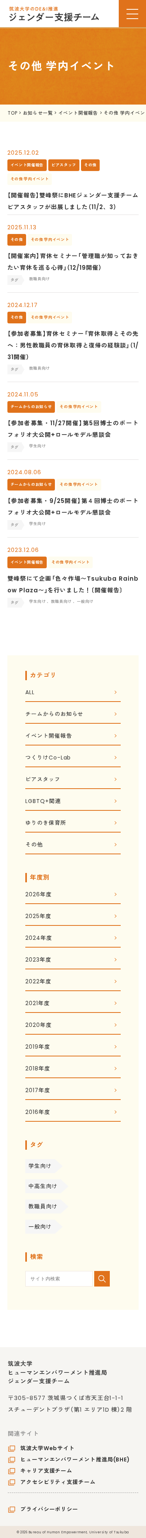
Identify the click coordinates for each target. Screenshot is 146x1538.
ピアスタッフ (42, 780)
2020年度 (38, 1025)
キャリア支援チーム (46, 1471)
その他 (34, 845)
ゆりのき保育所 (45, 823)
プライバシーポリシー (49, 1509)
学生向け (40, 1166)
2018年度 (37, 1069)
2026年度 (38, 895)
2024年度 (38, 938)
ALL (30, 693)
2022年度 (38, 982)
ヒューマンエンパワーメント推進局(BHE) (75, 1459)
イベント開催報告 (48, 736)
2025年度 (38, 916)
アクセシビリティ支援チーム (58, 1482)
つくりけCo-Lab (48, 758)
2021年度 (37, 1003)
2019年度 (37, 1047)
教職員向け (43, 1206)
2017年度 (37, 1091)
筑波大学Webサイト (47, 1448)
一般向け (40, 1227)
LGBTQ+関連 (42, 801)
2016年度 (37, 1112)
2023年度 (38, 960)
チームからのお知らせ (54, 714)
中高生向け (43, 1186)
